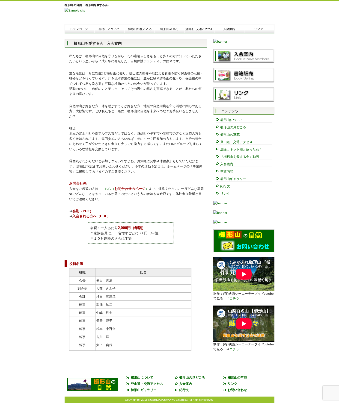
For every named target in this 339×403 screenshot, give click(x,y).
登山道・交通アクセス (236, 142)
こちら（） (125, 189)
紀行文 (225, 186)
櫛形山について (110, 28)
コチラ (234, 298)
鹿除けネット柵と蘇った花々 (241, 149)
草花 (169, 28)
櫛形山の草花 (230, 134)
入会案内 (229, 28)
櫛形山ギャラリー (233, 179)
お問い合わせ (237, 390)
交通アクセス (199, 28)
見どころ (140, 28)
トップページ (80, 28)
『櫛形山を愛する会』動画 (239, 157)
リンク (259, 28)
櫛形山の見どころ (233, 127)
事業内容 (226, 171)
